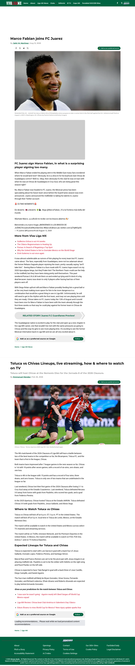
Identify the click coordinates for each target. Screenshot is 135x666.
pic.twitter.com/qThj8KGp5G (70, 228)
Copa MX (76, 3)
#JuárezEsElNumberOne (32, 228)
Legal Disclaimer (114, 649)
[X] (122, 3)
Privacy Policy (48, 649)
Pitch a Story (19, 649)
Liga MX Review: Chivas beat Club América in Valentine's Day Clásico (46, 602)
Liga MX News (42, 3)
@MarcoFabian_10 (55, 210)
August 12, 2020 (45, 230)
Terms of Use (68, 649)
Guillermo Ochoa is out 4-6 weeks (31, 241)
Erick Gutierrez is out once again (30, 253)
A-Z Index (47, 653)
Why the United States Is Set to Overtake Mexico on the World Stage (46, 250)
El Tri (69, 3)
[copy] (27, 48)
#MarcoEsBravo (50, 228)
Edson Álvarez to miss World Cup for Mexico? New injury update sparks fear (49, 607)
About (32, 3)
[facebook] (117, 3)
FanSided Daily (113, 645)
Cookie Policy (91, 649)
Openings (47, 645)
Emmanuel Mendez (22, 377)
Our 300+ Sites (92, 645)
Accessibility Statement (24, 653)
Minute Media (15, 659)
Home (25, 3)
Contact (66, 645)
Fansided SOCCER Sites (91, 3)
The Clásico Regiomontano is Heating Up (34, 244)
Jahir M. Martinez (21, 43)
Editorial (61, 3)
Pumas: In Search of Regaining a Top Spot (35, 247)
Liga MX (25, 630)
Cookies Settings (70, 653)
